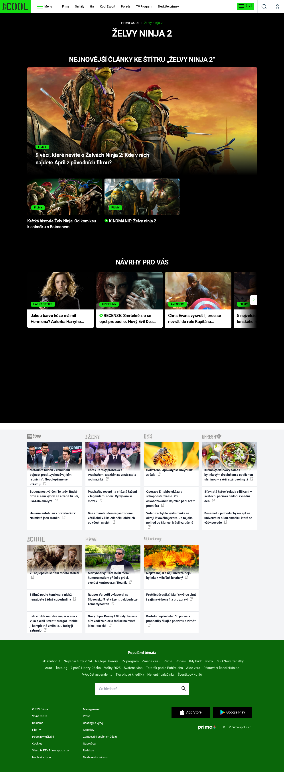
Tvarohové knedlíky (130, 675)
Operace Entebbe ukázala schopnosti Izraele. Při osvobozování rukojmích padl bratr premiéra (170, 499)
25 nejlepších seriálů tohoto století (54, 573)
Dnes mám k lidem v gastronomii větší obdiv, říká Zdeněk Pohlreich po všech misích (111, 518)
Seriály (79, 6)
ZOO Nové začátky (230, 661)
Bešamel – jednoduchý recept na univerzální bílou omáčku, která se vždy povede (228, 518)
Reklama (37, 723)
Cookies (37, 743)
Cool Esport (107, 6)
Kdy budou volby (201, 661)
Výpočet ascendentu (97, 675)
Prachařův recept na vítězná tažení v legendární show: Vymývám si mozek (112, 496)
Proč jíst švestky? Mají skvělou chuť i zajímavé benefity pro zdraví (171, 597)
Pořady (125, 6)
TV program (130, 661)
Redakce (88, 750)
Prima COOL (130, 23)
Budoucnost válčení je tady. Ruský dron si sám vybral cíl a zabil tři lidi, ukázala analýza (54, 496)
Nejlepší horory (106, 661)
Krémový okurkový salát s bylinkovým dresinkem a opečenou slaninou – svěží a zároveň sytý (228, 474)
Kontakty (88, 729)
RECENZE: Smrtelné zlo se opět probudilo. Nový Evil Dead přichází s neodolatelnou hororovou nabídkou (127, 319)
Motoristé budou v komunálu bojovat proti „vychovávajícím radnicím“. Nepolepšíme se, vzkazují (50, 477)
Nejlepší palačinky (160, 675)
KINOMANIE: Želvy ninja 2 (132, 221)
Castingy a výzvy (93, 723)
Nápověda (89, 743)
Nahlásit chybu (41, 757)
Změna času (151, 661)
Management (91, 709)
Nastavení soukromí (95, 757)
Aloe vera (193, 668)
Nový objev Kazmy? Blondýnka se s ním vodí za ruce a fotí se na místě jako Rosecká (112, 621)
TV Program (144, 6)
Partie (168, 661)
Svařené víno (133, 668)
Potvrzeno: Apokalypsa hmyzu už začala (169, 472)
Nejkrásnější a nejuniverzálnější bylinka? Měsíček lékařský (168, 575)
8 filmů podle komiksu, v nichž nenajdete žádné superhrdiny (51, 597)
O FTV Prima (40, 709)
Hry (92, 6)
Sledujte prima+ (168, 6)
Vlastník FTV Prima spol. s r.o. (50, 750)
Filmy (65, 6)
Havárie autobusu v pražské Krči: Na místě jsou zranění (53, 515)
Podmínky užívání (43, 736)
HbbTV (36, 729)
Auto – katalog (56, 668)
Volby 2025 (112, 668)
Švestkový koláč (190, 675)
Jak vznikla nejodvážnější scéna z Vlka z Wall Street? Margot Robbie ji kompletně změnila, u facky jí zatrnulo (54, 623)
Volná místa (39, 716)
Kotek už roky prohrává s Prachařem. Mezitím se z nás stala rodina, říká (112, 474)
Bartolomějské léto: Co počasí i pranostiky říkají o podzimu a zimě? (171, 618)
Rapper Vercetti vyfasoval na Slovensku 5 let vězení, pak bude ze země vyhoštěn (113, 599)
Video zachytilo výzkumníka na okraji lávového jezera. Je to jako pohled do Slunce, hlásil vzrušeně (169, 518)
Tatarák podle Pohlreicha (164, 668)
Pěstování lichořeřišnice (221, 668)
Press (86, 716)
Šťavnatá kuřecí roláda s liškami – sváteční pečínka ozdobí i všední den (228, 496)
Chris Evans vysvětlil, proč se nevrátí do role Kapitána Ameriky (194, 319)
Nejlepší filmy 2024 (78, 661)
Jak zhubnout (50, 661)
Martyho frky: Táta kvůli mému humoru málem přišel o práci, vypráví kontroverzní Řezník (109, 577)
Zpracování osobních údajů (100, 736)
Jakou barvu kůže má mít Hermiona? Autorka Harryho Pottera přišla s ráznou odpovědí (56, 319)
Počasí (181, 661)
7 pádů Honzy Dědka (86, 668)
